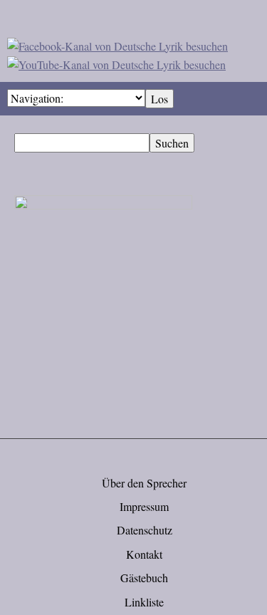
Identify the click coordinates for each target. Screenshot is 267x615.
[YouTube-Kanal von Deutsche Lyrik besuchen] (116, 62)
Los (159, 98)
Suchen (172, 142)
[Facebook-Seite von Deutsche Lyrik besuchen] (117, 43)
